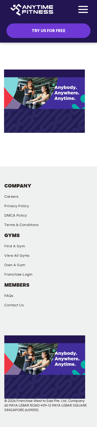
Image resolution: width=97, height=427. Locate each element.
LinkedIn (85, 324)
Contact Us (14, 305)
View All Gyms (17, 256)
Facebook (9, 324)
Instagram (35, 324)
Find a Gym (14, 246)
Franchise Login (18, 274)
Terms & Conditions (21, 225)
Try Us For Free (48, 31)
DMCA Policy (15, 215)
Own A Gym (14, 265)
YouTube (60, 324)
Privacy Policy (16, 206)
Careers (11, 197)
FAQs (8, 296)
